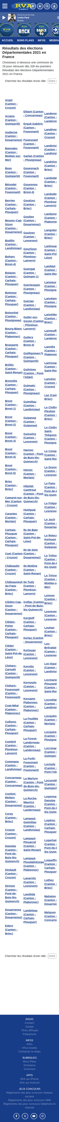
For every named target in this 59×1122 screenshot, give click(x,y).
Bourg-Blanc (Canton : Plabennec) (13, 332)
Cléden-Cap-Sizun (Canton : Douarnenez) (13, 607)
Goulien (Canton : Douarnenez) (32, 220)
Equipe (29, 1026)
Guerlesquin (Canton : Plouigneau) (31, 288)
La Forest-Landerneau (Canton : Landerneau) (31, 744)
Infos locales (29, 1047)
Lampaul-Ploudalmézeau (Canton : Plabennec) (33, 864)
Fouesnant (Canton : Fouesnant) (31, 143)
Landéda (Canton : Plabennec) (31, 898)
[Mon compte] (54, 6)
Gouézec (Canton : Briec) (29, 204)
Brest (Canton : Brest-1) (11, 404)
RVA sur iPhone (29, 1078)
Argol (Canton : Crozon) (11, 104)
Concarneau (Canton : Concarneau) (13, 781)
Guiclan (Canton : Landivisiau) (31, 305)
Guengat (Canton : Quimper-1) (31, 272)
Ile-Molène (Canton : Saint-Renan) (32, 569)
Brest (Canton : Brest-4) (11, 453)
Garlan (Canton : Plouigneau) (33, 157)
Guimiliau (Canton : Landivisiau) (31, 405)
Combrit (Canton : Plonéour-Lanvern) (11, 747)
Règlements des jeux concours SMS (29, 1100)
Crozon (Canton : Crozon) (11, 833)
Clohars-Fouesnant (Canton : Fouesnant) (12, 691)
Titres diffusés (29, 1030)
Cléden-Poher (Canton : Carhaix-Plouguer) (11, 629)
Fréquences (29, 1034)
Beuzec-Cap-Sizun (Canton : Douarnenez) (13, 226)
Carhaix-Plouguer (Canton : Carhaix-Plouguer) (11, 537)
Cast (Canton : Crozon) (14, 555)
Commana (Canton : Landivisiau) (13, 765)
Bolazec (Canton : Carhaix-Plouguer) (11, 278)
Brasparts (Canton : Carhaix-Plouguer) (11, 350)
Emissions (29, 1065)
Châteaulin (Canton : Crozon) (12, 569)
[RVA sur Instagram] (43, 1116)
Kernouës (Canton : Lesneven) (30, 686)
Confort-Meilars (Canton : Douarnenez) (13, 799)
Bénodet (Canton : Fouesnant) (12, 188)
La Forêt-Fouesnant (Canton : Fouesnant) (31, 764)
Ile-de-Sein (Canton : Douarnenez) (32, 553)
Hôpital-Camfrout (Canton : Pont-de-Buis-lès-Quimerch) (33, 494)
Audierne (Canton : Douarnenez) (13, 136)
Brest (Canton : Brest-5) (11, 469)
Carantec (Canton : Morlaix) (11, 517)
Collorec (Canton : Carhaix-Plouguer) (11, 727)
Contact (29, 1022)
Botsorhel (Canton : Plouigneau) (13, 316)
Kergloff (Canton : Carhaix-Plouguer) (30, 624)
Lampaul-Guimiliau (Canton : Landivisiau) (31, 824)
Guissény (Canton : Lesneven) (30, 437)
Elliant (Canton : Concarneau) (33, 113)
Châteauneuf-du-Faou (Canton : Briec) (14, 588)
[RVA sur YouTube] (34, 1116)
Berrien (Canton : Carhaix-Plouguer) (11, 206)
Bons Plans (25, 40)
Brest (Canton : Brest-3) (11, 437)
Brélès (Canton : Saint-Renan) (13, 368)
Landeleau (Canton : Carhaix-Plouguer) (30, 916)
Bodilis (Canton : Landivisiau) (13, 244)
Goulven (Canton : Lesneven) (30, 236)
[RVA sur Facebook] (17, 1116)
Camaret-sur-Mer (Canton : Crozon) (14, 501)
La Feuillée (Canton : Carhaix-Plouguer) (30, 724)
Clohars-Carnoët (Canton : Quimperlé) (12, 671)
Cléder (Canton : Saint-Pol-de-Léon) (13, 651)
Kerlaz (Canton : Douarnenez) (33, 639)
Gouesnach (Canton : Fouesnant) (31, 172)
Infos (41, 40)
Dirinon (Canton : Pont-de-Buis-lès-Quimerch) (12, 893)
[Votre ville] (33, 6)
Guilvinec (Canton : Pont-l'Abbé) (33, 373)
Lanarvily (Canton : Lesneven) (30, 882)
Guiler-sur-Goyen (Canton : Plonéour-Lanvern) (33, 323)
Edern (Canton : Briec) (11, 929)
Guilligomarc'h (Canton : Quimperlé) (33, 357)
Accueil (7, 40)
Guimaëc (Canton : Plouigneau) (31, 389)
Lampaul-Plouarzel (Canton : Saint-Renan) (32, 844)
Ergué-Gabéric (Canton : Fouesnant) (33, 127)
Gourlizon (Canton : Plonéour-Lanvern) (30, 254)
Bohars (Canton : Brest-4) (11, 260)
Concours (29, 1068)
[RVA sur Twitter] (25, 1116)
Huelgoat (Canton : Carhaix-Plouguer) (30, 515)
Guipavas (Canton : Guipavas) (30, 421)
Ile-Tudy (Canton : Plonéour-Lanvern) (30, 588)
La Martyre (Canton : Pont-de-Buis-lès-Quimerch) (33, 784)
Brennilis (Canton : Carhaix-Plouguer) (11, 386)
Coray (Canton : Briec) (11, 817)
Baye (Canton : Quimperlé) (12, 172)
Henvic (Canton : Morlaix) (29, 473)
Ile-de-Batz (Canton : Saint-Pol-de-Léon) (32, 535)
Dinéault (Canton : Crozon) (11, 873)
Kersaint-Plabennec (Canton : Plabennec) (31, 704)
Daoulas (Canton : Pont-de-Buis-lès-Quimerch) (12, 853)
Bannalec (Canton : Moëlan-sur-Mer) (13, 154)
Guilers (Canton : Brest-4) (29, 341)
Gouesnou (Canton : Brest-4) (30, 188)
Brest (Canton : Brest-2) (11, 420)
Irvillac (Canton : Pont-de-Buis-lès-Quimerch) (33, 605)
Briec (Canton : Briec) (11, 485)
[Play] (4, 17)
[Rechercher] (47, 6)
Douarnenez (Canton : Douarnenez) (13, 913)
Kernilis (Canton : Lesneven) (30, 670)
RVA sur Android (29, 1082)
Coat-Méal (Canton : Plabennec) (12, 709)
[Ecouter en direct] (40, 6)
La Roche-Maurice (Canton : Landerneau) (31, 804)
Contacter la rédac (29, 1051)
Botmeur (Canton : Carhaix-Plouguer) (11, 298)
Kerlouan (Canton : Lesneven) (30, 654)
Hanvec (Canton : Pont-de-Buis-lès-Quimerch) (33, 455)
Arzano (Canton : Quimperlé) (12, 120)
